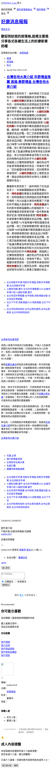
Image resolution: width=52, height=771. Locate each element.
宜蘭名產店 (11, 364)
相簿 (9, 58)
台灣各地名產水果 (15, 462)
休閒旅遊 (23, 53)
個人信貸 (5, 645)
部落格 (10, 62)
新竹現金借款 (7, 649)
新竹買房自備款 (9, 652)
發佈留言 (5, 585)
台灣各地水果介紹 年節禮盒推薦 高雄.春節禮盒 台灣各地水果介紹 (29, 81)
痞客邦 (22, 550)
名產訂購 (11, 465)
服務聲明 (30, 732)
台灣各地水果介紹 (10, 438)
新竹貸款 (5, 655)
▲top (3, 562)
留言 (28, 550)
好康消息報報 (14, 21)
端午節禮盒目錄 (14, 459)
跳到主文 (5, 29)
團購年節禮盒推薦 (15, 469)
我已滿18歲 (6, 765)
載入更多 (5, 568)
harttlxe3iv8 (6, 534)
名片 (9, 65)
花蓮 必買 (11, 455)
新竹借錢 (5, 642)
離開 (16, 765)
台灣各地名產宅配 (10, 339)
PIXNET (13, 729)
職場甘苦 (22, 557)
